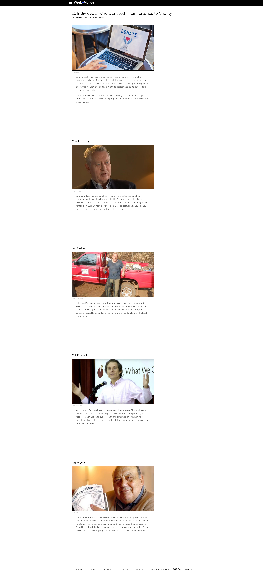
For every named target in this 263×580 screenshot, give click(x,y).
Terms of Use (108, 569)
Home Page (78, 569)
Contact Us (139, 569)
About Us (93, 569)
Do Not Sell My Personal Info (160, 569)
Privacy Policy (124, 569)
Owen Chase (78, 17)
